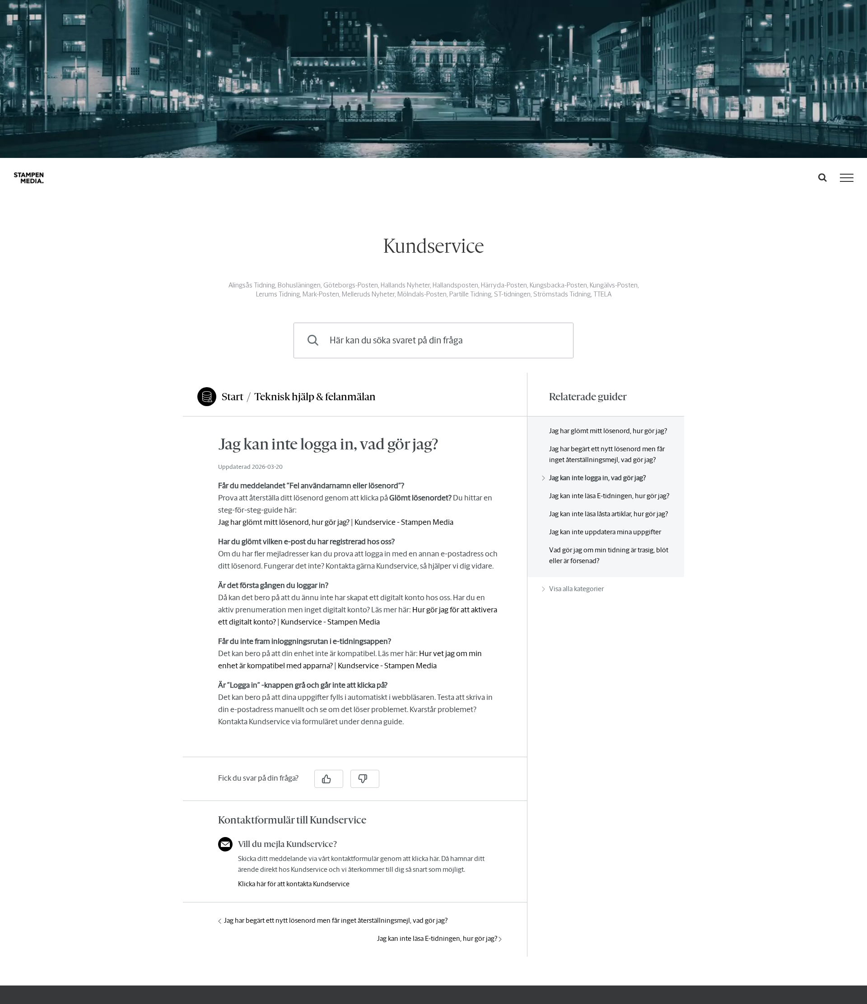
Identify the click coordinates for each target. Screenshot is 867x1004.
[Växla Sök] (822, 177)
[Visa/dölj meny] (846, 178)
